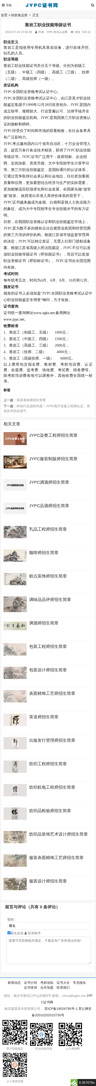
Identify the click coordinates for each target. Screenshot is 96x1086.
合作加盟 (46, 987)
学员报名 (79, 982)
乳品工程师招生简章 (48, 529)
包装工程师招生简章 (48, 646)
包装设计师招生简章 (48, 670)
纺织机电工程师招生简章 (52, 787)
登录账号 (34, 933)
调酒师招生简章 (43, 623)
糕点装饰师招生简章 (48, 576)
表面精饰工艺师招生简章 (52, 693)
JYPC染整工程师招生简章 (53, 435)
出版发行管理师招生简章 (52, 740)
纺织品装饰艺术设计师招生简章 (58, 834)
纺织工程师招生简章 (48, 763)
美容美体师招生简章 (31, 400)
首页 (4, 15)
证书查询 (30, 987)
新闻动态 (14, 982)
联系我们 (63, 987)
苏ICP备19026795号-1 (61, 1009)
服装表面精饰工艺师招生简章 (56, 857)
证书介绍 (30, 982)
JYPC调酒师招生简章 (49, 482)
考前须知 (46, 982)
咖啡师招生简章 (43, 552)
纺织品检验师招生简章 (50, 810)
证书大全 (63, 982)
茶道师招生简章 (43, 717)
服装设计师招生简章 (48, 881)
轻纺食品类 (19, 15)
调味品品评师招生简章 (50, 599)
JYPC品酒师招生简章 (49, 505)
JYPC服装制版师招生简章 (53, 458)
